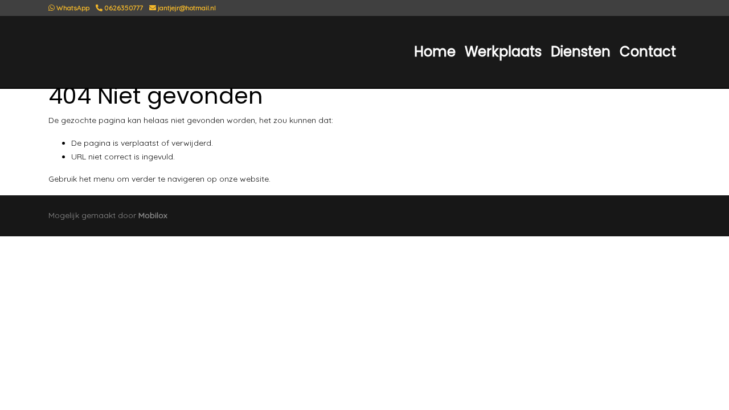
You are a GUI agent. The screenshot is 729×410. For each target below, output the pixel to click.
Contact (648, 51)
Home (435, 51)
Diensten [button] (581, 51)
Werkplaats (503, 51)
